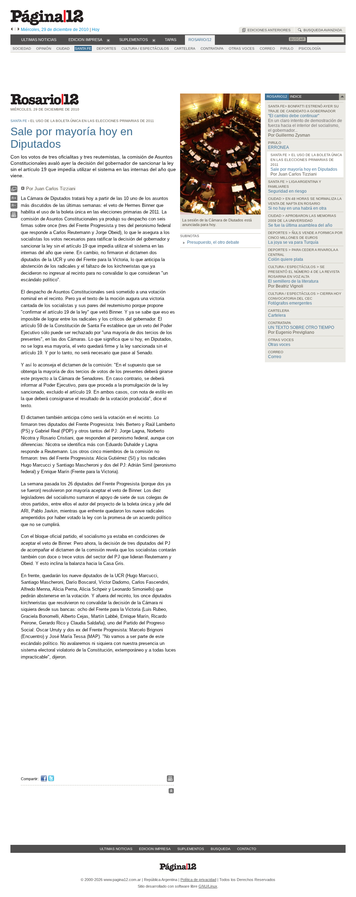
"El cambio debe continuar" (293, 115)
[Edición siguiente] (18, 29)
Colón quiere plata (285, 259)
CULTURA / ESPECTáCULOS (145, 48)
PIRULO (286, 48)
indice (295, 96)
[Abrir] (108, 40)
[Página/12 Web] (46, 23)
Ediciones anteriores (268, 30)
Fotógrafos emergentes (290, 303)
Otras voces (279, 344)
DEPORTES (106, 48)
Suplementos (190, 849)
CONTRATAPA (212, 48)
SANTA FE (83, 48)
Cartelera (277, 315)
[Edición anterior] (11, 29)
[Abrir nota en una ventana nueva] (13, 190)
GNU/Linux (208, 886)
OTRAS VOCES (241, 48)
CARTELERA (184, 48)
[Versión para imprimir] (13, 216)
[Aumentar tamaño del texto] (13, 199)
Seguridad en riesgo (287, 191)
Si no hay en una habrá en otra (297, 208)
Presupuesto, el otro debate (213, 242)
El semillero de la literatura (293, 281)
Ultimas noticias (116, 849)
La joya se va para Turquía (293, 242)
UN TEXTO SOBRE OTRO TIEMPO (301, 327)
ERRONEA (278, 147)
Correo (274, 356)
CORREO (267, 48)
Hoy (95, 29)
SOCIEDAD (22, 48)
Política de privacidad (198, 880)
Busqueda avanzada (321, 30)
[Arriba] (171, 791)
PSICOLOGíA (310, 48)
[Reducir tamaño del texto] (13, 207)
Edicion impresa (155, 849)
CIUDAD (63, 48)
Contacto (246, 849)
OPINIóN (43, 48)
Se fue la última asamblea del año (300, 225)
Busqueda (220, 849)
